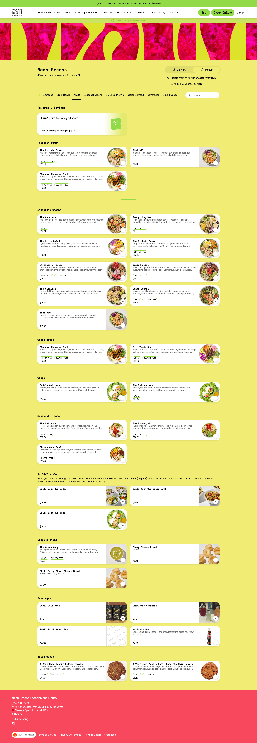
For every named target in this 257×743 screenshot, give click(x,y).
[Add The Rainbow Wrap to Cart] (215, 398)
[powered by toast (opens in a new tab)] (24, 735)
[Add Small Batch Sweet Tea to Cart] (122, 642)
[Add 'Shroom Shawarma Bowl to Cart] (122, 186)
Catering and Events (86, 12)
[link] (43, 95)
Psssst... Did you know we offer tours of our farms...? (125, 3)
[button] (174, 13)
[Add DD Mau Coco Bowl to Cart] (122, 460)
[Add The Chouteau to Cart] (122, 230)
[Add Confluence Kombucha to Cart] (215, 618)
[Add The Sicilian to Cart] (122, 301)
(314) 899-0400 (21, 703)
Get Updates (124, 12)
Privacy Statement (70, 734)
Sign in (240, 12)
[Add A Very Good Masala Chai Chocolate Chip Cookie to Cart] (215, 676)
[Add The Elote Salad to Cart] (122, 253)
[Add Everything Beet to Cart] (215, 230)
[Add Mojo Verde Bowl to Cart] (215, 360)
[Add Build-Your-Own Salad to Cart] (122, 501)
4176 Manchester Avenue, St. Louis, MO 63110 (37, 706)
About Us (108, 12)
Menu (68, 12)
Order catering (20, 719)
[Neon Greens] (17, 12)
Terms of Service (46, 734)
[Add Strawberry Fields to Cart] (122, 277)
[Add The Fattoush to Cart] (122, 436)
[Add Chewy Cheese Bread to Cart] (215, 560)
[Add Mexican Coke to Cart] (215, 642)
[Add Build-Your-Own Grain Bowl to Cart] (215, 501)
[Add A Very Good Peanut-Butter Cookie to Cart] (122, 676)
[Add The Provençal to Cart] (215, 436)
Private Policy (157, 12)
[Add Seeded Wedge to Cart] (215, 277)
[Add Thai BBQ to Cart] (215, 163)
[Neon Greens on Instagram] (13, 724)
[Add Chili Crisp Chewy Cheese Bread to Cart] (122, 583)
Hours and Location (49, 12)
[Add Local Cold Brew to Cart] (122, 618)
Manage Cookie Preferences (100, 734)
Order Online (223, 12)
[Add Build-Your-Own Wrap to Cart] (122, 525)
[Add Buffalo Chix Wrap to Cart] (122, 398)
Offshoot (140, 12)
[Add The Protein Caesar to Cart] (122, 163)
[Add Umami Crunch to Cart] (215, 301)
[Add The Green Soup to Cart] (122, 560)
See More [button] (156, 3)
